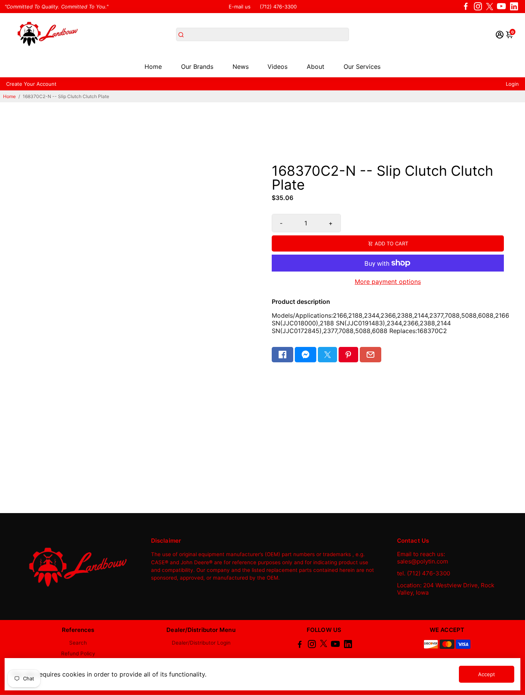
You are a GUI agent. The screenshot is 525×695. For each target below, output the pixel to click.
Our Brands (197, 66)
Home (153, 66)
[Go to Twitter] (489, 6)
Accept (486, 674)
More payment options (388, 281)
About (315, 66)
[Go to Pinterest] (348, 354)
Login (512, 84)
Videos (277, 66)
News (241, 66)
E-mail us (240, 6)
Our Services (362, 66)
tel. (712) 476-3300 (423, 573)
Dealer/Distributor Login (201, 643)
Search (78, 643)
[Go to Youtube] (501, 6)
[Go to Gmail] (370, 354)
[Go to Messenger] (305, 354)
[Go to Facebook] (466, 6)
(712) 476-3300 (278, 6)
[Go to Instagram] (478, 6)
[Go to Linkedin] (514, 6)
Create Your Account (31, 84)
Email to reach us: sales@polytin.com (422, 557)
